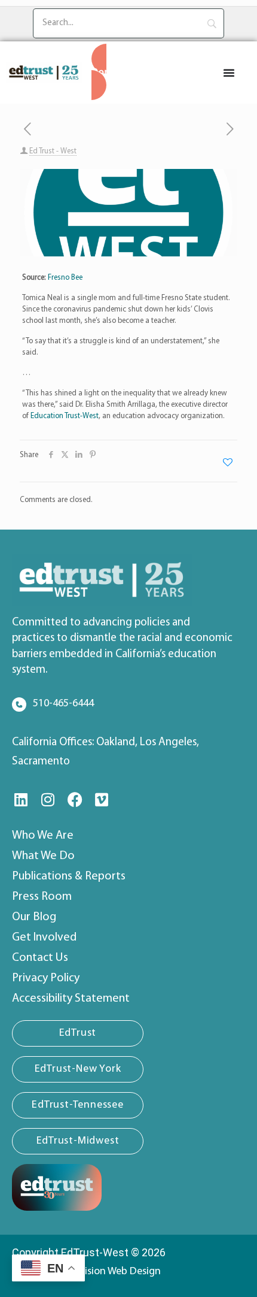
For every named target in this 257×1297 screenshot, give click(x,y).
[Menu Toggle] (229, 72)
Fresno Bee (65, 278)
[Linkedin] (21, 800)
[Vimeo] (102, 800)
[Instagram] (48, 800)
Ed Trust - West (53, 151)
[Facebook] (75, 800)
